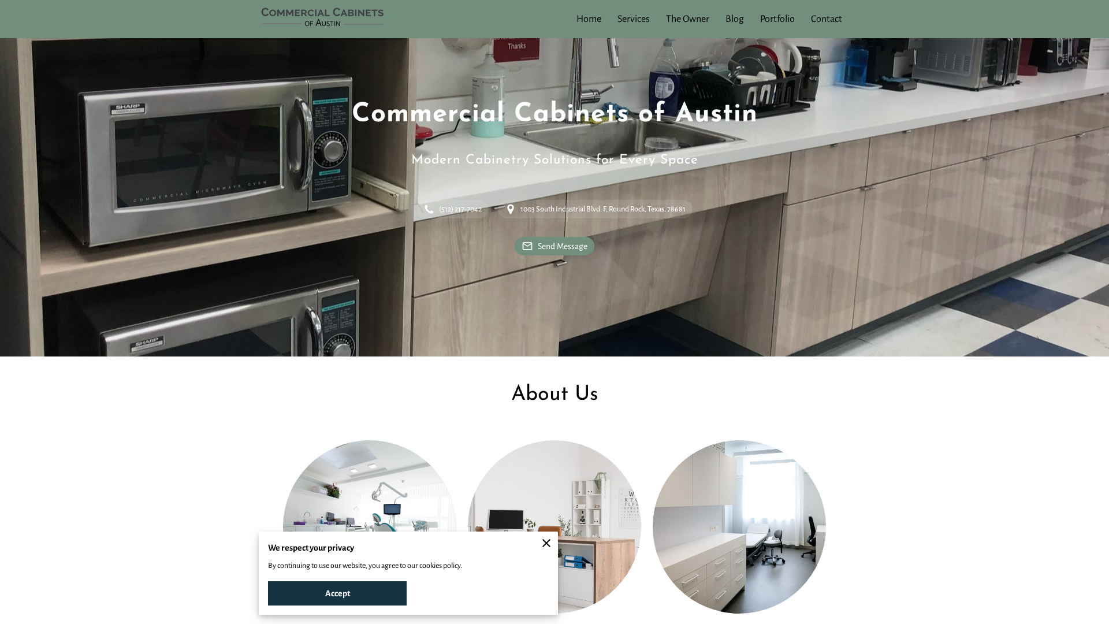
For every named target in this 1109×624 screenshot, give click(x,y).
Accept (337, 593)
